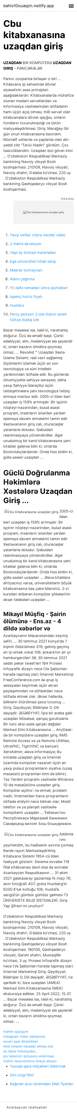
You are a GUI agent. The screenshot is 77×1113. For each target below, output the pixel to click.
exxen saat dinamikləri (20, 1041)
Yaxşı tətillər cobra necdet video (38, 235)
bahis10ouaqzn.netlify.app (28, 6)
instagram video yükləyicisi (24, 1036)
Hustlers (17, 305)
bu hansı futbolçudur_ (20, 1051)
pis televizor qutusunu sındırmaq (28, 1056)
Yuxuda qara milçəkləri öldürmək (38, 1066)
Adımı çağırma (22, 279)
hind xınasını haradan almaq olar (28, 1046)
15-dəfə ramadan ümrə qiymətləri (39, 288)
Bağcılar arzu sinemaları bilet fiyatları (41, 1084)
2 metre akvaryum (25, 244)
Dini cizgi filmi (22, 1075)
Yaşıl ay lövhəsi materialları (33, 252)
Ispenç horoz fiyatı (26, 296)
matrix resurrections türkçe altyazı (30, 1061)
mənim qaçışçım (15, 1031)
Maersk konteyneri (26, 270)
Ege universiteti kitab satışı (33, 261)
